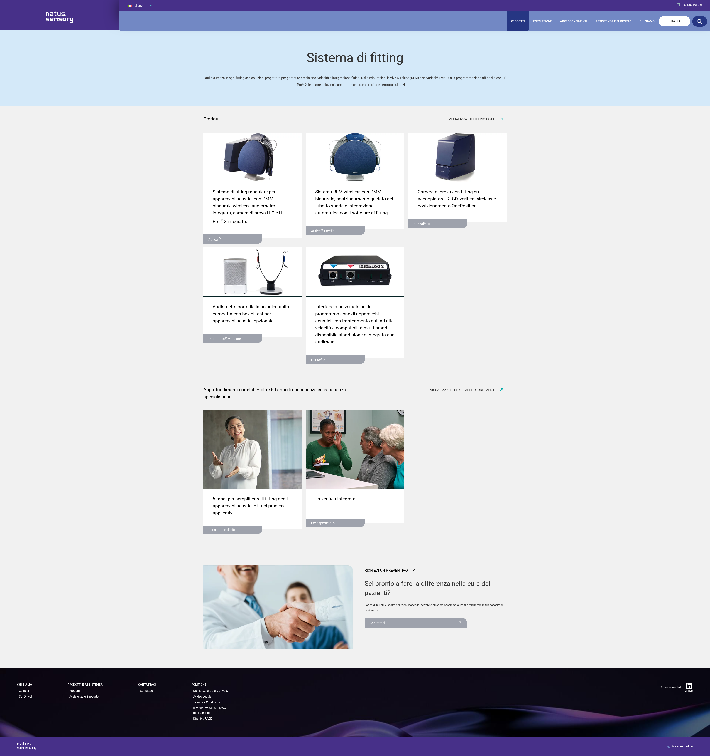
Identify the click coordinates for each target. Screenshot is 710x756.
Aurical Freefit (322, 230)
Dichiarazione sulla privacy (210, 691)
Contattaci (377, 623)
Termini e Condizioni (206, 702)
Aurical (214, 239)
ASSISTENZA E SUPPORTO (613, 21)
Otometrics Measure (224, 338)
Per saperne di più (221, 530)
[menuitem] (140, 5)
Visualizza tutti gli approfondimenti (463, 390)
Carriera (24, 691)
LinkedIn (689, 691)
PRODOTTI (518, 21)
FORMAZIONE (542, 21)
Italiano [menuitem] (138, 5)
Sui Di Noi (25, 696)
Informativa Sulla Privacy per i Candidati (209, 710)
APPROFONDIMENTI (573, 21)
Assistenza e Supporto (84, 696)
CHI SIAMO (647, 21)
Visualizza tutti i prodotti (472, 119)
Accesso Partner (692, 4)
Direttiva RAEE (202, 718)
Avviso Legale (202, 696)
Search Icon (699, 21)
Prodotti (74, 691)
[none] (140, 5)
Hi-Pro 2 (318, 359)
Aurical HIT (422, 223)
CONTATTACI (674, 21)
